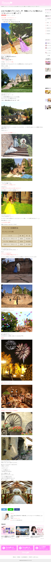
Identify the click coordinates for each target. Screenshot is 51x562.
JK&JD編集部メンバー (44, 4)
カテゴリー (31, 4)
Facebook (48, 30)
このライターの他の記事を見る (17, 520)
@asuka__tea (17, 518)
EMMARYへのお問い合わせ (33, 557)
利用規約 (18, 557)
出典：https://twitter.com (5, 308)
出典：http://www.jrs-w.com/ (5, 93)
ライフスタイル (11, 6)
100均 (48, 22)
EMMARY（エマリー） (4, 6)
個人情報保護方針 (25, 557)
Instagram (48, 33)
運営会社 (14, 557)
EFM (47, 25)
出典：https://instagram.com (6, 55)
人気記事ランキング (37, 4)
